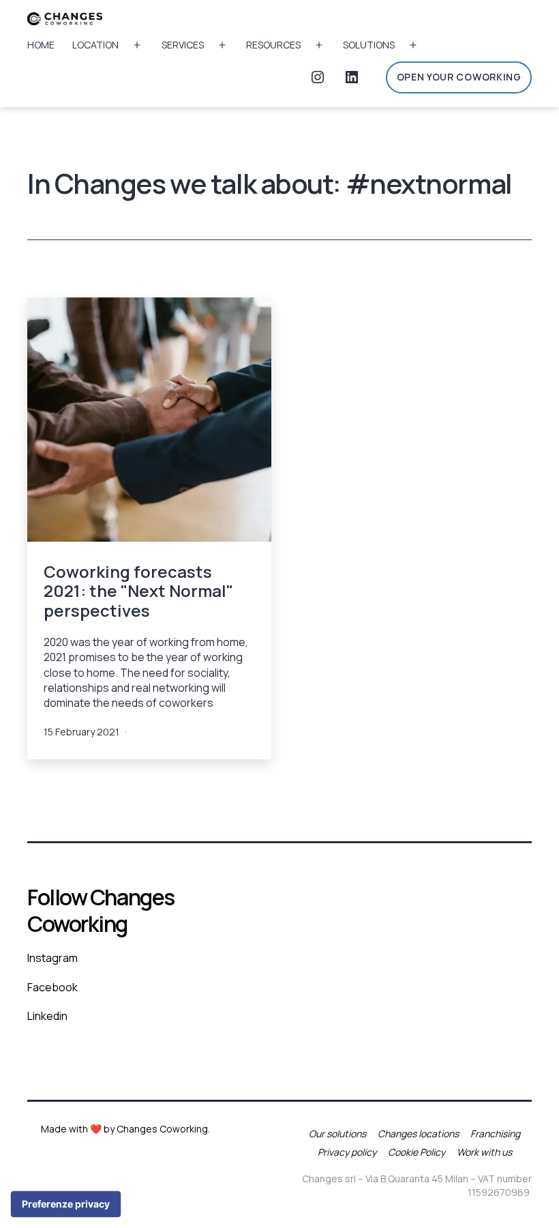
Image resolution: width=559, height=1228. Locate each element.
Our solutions (337, 1133)
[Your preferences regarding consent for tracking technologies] (66, 1204)
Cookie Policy (416, 1151)
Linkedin (47, 1015)
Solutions (369, 44)
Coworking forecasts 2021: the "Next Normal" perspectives (138, 591)
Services (183, 44)
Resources (273, 44)
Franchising (495, 1133)
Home (41, 44)
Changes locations (418, 1133)
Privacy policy (347, 1151)
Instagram (52, 957)
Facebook (52, 987)
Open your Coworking (459, 76)
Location (95, 44)
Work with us (484, 1151)
